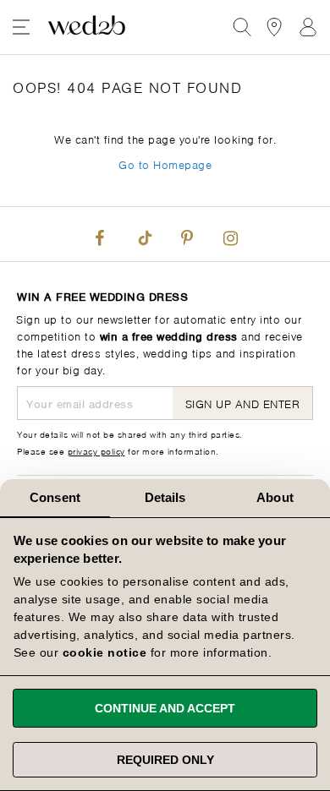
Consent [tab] (55, 497)
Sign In (308, 27)
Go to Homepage (165, 163)
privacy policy (96, 450)
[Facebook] (100, 234)
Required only (165, 759)
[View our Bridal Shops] (274, 27)
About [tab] (275, 497)
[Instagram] (230, 234)
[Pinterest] (187, 234)
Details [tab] (165, 497)
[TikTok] (143, 234)
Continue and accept (165, 708)
